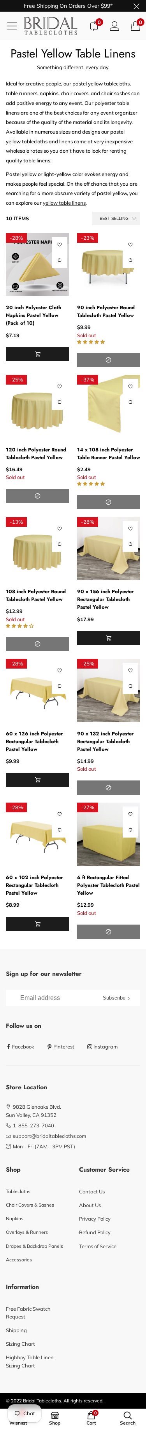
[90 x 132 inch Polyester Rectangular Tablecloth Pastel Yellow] (109, 690)
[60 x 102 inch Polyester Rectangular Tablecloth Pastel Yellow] (37, 834)
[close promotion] (136, 6)
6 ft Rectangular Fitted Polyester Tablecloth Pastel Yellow (108, 885)
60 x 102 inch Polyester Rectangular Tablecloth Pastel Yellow (34, 885)
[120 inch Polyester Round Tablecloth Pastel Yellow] (37, 406)
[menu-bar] (15, 25)
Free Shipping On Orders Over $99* (68, 5)
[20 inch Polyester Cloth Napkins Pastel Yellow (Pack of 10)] (37, 264)
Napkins (14, 1218)
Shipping (16, 1330)
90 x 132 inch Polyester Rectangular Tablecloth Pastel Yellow (105, 741)
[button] (37, 354)
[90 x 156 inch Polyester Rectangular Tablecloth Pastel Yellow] (109, 548)
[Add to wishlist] (59, 245)
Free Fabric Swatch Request (28, 1313)
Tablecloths (18, 1191)
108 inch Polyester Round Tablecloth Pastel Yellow (36, 595)
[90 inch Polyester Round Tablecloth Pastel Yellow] (109, 264)
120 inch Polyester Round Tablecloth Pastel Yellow (36, 453)
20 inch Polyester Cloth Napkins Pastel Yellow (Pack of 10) (33, 315)
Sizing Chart (20, 1344)
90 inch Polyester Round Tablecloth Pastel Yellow (106, 311)
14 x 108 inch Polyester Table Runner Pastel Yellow (108, 453)
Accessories (19, 1260)
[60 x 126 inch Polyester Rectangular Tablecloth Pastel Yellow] (37, 690)
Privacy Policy (95, 1219)
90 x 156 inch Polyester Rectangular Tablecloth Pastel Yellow (105, 599)
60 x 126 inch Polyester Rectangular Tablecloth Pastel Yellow (34, 741)
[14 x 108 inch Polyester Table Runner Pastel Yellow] (109, 406)
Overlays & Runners (27, 1232)
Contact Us (92, 1191)
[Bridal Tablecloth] (53, 26)
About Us (90, 1205)
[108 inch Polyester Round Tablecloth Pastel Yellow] (37, 548)
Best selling (114, 218)
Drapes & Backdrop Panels (34, 1246)
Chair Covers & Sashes (30, 1205)
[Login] (114, 26)
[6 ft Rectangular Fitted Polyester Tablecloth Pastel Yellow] (109, 834)
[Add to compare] (59, 260)
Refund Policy (95, 1232)
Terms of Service (97, 1246)
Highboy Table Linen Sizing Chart (30, 1361)
